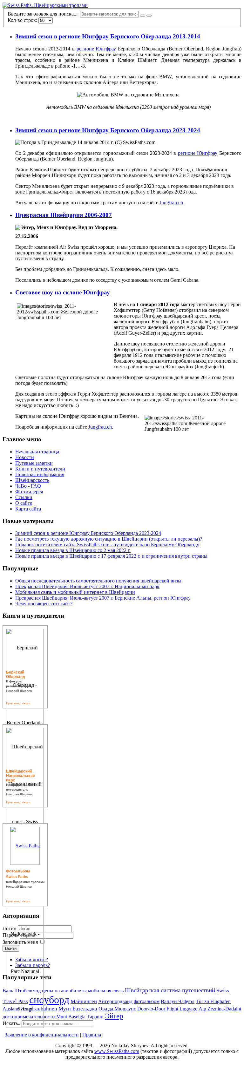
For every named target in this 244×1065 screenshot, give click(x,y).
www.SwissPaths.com (116, 1051)
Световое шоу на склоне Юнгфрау (62, 292)
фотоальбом (146, 1001)
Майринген (84, 1001)
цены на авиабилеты (64, 990)
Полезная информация (39, 474)
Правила (91, 1034)
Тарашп (95, 1016)
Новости (24, 457)
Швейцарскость (32, 480)
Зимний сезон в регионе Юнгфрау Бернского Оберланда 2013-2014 (107, 36)
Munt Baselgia (70, 1016)
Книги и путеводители (40, 468)
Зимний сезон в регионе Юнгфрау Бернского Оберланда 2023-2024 (107, 130)
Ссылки (23, 497)
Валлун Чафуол (177, 1001)
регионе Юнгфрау (96, 48)
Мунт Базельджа (77, 1009)
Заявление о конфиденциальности (42, 1034)
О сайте (23, 503)
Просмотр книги (18, 703)
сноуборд (49, 999)
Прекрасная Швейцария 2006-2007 (63, 215)
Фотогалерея (29, 491)
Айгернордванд (115, 1001)
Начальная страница (37, 451)
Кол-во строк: (23, 20)
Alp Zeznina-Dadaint (220, 1008)
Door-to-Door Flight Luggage (167, 1008)
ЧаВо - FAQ (28, 486)
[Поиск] (142, 15)
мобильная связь (106, 990)
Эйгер (114, 1016)
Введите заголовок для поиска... (44, 13)
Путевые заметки (34, 463)
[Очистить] (149, 15)
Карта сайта (28, 508)
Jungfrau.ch (171, 202)
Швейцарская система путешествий (170, 990)
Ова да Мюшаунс (117, 1008)
